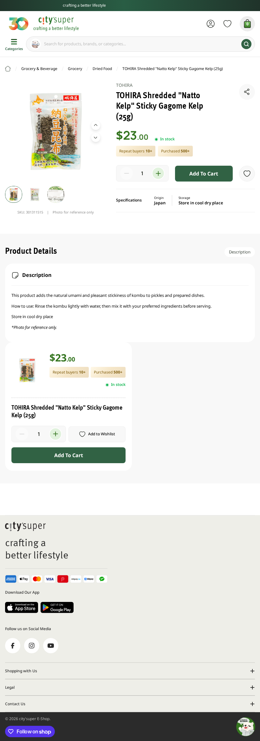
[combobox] (140, 44)
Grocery (75, 68)
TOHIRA (124, 85)
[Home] (8, 69)
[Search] (246, 44)
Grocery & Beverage (39, 68)
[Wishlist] (227, 23)
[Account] (210, 23)
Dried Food (102, 68)
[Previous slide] (95, 125)
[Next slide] (95, 137)
